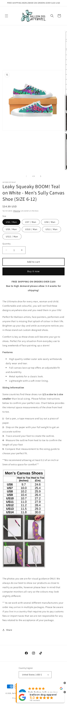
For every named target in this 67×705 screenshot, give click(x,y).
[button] (6, 15)
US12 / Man (12, 236)
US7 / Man (30, 222)
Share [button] (9, 629)
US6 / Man (11, 222)
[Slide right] (40, 176)
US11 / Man (52, 229)
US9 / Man (11, 229)
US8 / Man (49, 222)
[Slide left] (26, 176)
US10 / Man (31, 229)
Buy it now (33, 271)
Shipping (16, 211)
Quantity (6, 243)
